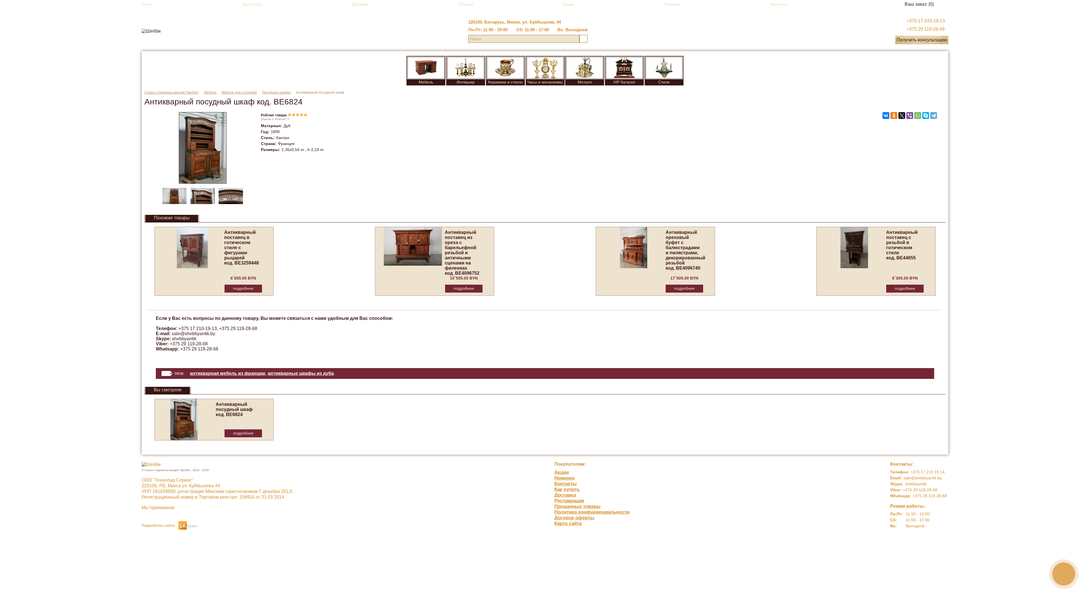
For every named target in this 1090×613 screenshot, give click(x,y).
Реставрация (569, 500)
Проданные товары (577, 506)
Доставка (360, 4)
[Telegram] (933, 115)
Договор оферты (574, 517)
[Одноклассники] (893, 115)
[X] (901, 115)
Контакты (778, 4)
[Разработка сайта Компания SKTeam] (188, 524)
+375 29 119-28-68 (926, 29)
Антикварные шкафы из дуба (301, 373)
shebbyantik (184, 338)
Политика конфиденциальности (592, 512)
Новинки (672, 4)
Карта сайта (568, 523)
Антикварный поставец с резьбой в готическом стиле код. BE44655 (902, 245)
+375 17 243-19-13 (926, 20)
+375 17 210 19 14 (928, 472)
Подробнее (243, 288)
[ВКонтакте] (886, 115)
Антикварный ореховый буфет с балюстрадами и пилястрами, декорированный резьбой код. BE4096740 (685, 250)
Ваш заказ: (919, 4)
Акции (568, 4)
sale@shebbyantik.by (193, 333)
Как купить (252, 4)
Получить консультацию (922, 39)
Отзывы (466, 4)
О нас (147, 4)
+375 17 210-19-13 (198, 328)
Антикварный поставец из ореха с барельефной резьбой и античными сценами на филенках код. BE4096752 (462, 253)
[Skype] (925, 115)
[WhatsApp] (917, 115)
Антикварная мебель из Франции (227, 373)
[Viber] (909, 115)
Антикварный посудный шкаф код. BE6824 (234, 409)
